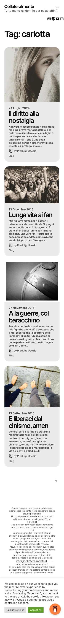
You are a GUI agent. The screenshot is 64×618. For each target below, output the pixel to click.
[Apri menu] (57, 6)
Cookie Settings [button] (15, 609)
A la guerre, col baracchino (29, 317)
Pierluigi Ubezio (26, 150)
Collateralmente (19, 6)
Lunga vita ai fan (30, 214)
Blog (11, 155)
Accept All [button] (35, 609)
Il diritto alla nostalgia (24, 117)
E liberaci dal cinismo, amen (28, 422)
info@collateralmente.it (31, 561)
